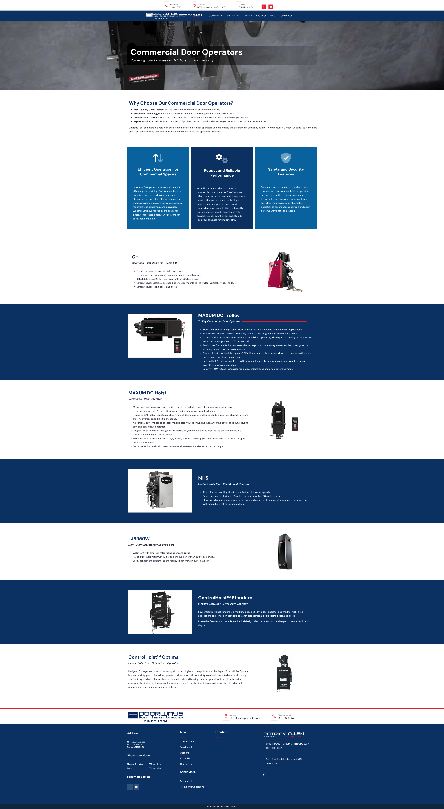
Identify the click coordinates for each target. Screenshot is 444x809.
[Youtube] (270, 7)
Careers (248, 15)
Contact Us (285, 15)
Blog (273, 15)
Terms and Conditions (192, 786)
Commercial (216, 15)
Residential (233, 15)
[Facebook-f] (264, 7)
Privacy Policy (187, 781)
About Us (261, 15)
